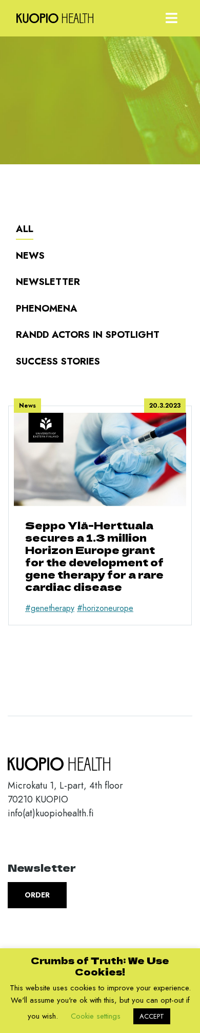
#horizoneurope (105, 608)
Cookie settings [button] (96, 1016)
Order (37, 895)
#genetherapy (49, 608)
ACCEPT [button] (151, 1016)
